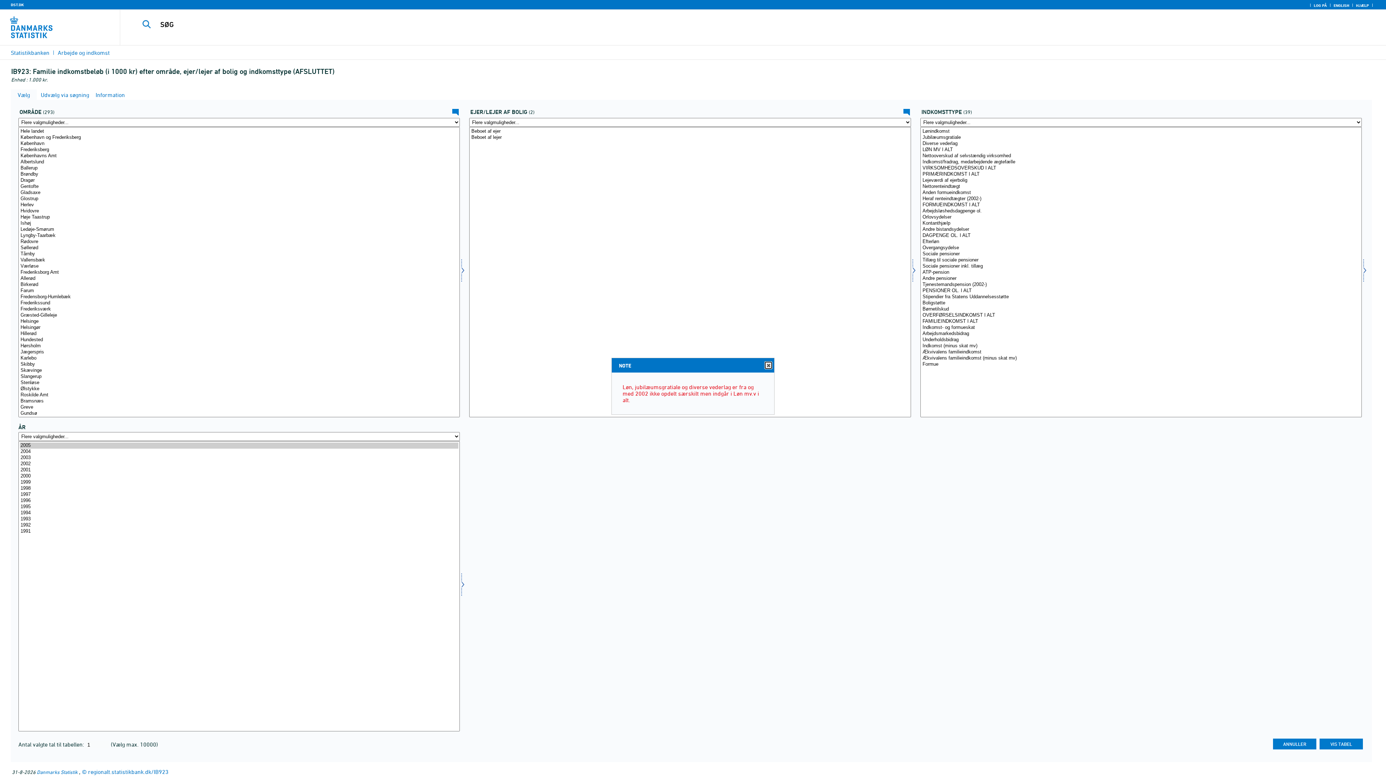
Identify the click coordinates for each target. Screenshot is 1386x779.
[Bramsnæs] (239, 401)
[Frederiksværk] (239, 309)
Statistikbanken (30, 52)
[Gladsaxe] (239, 193)
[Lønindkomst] (1141, 131)
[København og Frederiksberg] (239, 138)
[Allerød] (239, 279)
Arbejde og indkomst (84, 52)
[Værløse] (239, 266)
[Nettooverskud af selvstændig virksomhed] (1141, 156)
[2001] (239, 470)
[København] (239, 144)
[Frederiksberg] (239, 150)
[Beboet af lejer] (690, 138)
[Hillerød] (239, 334)
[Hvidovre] (239, 211)
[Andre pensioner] (1141, 279)
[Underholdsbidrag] (1141, 340)
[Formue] (1141, 364)
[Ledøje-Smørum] (239, 229)
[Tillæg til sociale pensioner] (1141, 260)
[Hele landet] (239, 131)
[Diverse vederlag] (1141, 144)
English (1341, 5)
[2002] (239, 464)
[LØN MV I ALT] (1141, 150)
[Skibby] (239, 364)
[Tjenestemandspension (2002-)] (1141, 285)
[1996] (239, 501)
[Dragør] (239, 180)
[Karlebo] (239, 358)
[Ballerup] (239, 168)
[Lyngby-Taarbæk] (239, 236)
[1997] (239, 495)
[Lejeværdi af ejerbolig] (1141, 180)
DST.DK (17, 4)
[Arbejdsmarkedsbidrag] (1141, 334)
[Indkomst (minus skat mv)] (1141, 346)
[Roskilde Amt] (239, 395)
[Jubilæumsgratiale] (1141, 138)
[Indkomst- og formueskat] (1141, 328)
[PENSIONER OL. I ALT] (1141, 291)
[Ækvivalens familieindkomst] (1141, 352)
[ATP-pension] (1141, 272)
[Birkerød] (239, 285)
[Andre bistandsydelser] (1141, 229)
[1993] (239, 519)
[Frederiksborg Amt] (239, 272)
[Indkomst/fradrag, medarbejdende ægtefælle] (1141, 162)
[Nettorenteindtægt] (1141, 187)
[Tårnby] (239, 254)
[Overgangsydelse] (1141, 248)
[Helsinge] (239, 321)
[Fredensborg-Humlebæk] (239, 297)
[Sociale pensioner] (1141, 254)
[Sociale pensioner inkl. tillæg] (1141, 266)
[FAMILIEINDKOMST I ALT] (1141, 321)
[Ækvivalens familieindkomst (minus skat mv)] (1141, 358)
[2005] (239, 446)
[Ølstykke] (239, 389)
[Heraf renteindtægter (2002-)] (1141, 199)
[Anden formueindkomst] (1141, 193)
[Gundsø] (239, 413)
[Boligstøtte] (1141, 303)
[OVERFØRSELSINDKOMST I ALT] (1141, 315)
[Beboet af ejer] (690, 131)
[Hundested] (239, 340)
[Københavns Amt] (239, 156)
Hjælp (1362, 5)
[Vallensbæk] (239, 260)
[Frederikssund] (239, 303)
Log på (1320, 5)
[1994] (239, 513)
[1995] (239, 507)
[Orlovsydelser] (1141, 217)
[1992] (239, 525)
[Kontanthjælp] (1141, 223)
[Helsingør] (239, 328)
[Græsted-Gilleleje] (239, 315)
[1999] (239, 482)
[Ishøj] (239, 223)
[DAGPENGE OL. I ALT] (1141, 236)
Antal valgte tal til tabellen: (52, 744)
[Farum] (239, 291)
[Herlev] (239, 205)
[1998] (239, 488)
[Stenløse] (239, 383)
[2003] (239, 458)
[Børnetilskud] (1141, 309)
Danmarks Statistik (57, 772)
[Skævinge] (239, 371)
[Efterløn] (1141, 242)
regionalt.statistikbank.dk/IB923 (128, 772)
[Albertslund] (239, 162)
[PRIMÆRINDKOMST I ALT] (1141, 174)
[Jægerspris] (239, 352)
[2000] (239, 476)
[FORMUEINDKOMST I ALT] (1141, 205)
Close (768, 365)
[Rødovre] (239, 242)
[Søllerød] (239, 248)
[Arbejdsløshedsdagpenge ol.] (1141, 211)
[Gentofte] (239, 187)
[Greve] (239, 407)
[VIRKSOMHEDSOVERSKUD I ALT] (1141, 168)
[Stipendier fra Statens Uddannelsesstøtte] (1141, 297)
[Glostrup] (239, 199)
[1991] (239, 531)
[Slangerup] (239, 377)
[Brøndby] (239, 174)
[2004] (239, 452)
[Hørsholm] (239, 346)
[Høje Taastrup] (239, 217)
